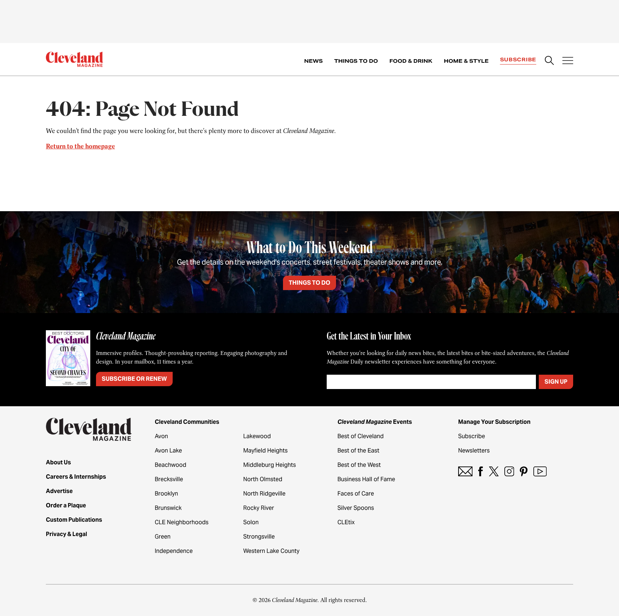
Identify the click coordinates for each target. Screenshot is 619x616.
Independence (174, 551)
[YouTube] (540, 471)
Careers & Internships (76, 476)
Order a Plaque (66, 505)
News (313, 61)
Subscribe (518, 59)
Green (163, 536)
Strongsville (259, 536)
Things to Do (356, 61)
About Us (58, 462)
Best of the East (358, 450)
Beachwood (170, 465)
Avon (161, 436)
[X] (494, 471)
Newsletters (474, 450)
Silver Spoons (355, 508)
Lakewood (257, 436)
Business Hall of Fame (366, 479)
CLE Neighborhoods (181, 522)
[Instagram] (509, 471)
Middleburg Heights (269, 465)
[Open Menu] (567, 61)
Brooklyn (166, 493)
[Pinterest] (524, 471)
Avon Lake (168, 450)
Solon (251, 522)
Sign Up (555, 381)
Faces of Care (355, 493)
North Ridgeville (264, 493)
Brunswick (168, 508)
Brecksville (169, 479)
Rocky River (258, 508)
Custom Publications (74, 519)
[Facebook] (480, 471)
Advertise (59, 491)
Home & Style (466, 61)
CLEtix (346, 522)
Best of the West (359, 465)
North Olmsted (262, 479)
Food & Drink (410, 61)
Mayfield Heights (265, 450)
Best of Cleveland (360, 436)
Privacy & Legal (66, 534)
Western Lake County (271, 551)
